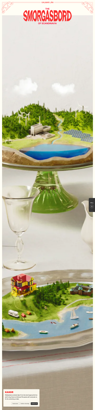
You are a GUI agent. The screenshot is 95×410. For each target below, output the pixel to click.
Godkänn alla (34, 403)
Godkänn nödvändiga (25, 403)
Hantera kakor (15, 403)
